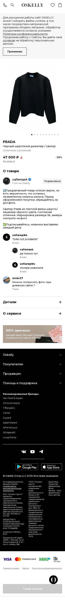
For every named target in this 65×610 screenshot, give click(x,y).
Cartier (6, 413)
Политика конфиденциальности (47, 568)
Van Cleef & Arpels (13, 398)
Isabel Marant (10, 422)
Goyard (7, 417)
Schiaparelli (9, 432)
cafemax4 (19, 179)
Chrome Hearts (11, 403)
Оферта (25, 568)
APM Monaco (10, 427)
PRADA (9, 142)
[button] (31, 134)
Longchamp (9, 437)
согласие (9, 40)
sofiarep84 (19, 235)
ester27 (17, 278)
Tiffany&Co (9, 408)
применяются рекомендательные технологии (12, 488)
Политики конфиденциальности (25, 34)
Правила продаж (11, 568)
